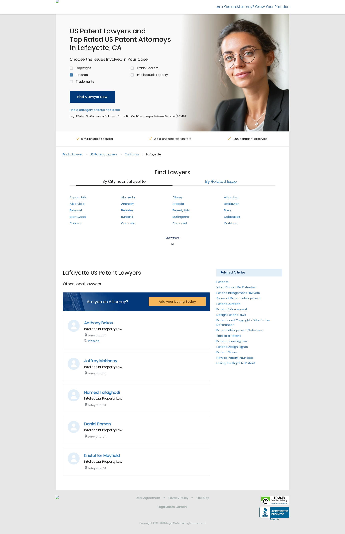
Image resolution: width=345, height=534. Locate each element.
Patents (82, 75)
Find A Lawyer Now (92, 96)
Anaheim (127, 204)
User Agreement (148, 498)
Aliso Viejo (77, 204)
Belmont (76, 210)
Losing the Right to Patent (235, 363)
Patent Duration (228, 304)
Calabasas (232, 217)
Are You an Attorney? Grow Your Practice (253, 6)
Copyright (83, 68)
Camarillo (128, 223)
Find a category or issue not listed (95, 110)
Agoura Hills (78, 197)
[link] (76, 501)
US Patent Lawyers (104, 154)
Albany (177, 197)
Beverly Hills (180, 210)
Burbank (127, 217)
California (132, 154)
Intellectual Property (152, 75)
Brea (227, 210)
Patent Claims (227, 352)
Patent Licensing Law (232, 341)
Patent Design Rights (232, 347)
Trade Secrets (148, 68)
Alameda (128, 197)
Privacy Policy (178, 498)
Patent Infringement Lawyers (238, 293)
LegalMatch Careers (172, 507)
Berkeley (127, 210)
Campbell (179, 223)
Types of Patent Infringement (238, 298)
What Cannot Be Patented (236, 287)
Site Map (202, 498)
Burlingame (180, 217)
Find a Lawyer (73, 154)
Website (93, 341)
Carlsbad (230, 223)
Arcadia (178, 204)
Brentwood (78, 217)
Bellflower (231, 204)
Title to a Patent (228, 336)
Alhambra (231, 197)
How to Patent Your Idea (234, 358)
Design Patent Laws (231, 315)
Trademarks (85, 81)
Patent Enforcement (231, 309)
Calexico (76, 223)
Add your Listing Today (177, 301)
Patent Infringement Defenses (239, 330)
